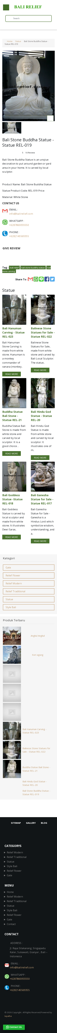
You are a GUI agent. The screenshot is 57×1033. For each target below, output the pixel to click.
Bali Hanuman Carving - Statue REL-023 (34, 731)
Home (9, 41)
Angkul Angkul (38, 635)
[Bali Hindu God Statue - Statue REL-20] (43, 393)
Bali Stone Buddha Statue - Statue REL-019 (36, 792)
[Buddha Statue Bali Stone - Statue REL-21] (14, 393)
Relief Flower (13, 575)
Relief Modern (14, 583)
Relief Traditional (15, 591)
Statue (18, 41)
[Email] (5, 209)
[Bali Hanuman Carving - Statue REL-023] (14, 310)
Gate (8, 567)
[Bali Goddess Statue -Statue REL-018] (14, 477)
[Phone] (5, 232)
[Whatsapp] (5, 221)
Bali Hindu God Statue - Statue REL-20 (34, 783)
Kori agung (37, 654)
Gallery (31, 822)
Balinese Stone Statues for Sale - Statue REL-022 (36, 750)
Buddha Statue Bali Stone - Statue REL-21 (36, 769)
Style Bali (11, 607)
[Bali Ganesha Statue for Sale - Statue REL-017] (43, 477)
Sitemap (16, 822)
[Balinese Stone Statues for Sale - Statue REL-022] (43, 310)
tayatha (8, 1016)
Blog (44, 822)
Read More (11, 374)
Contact (11, 924)
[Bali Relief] (28, 8)
